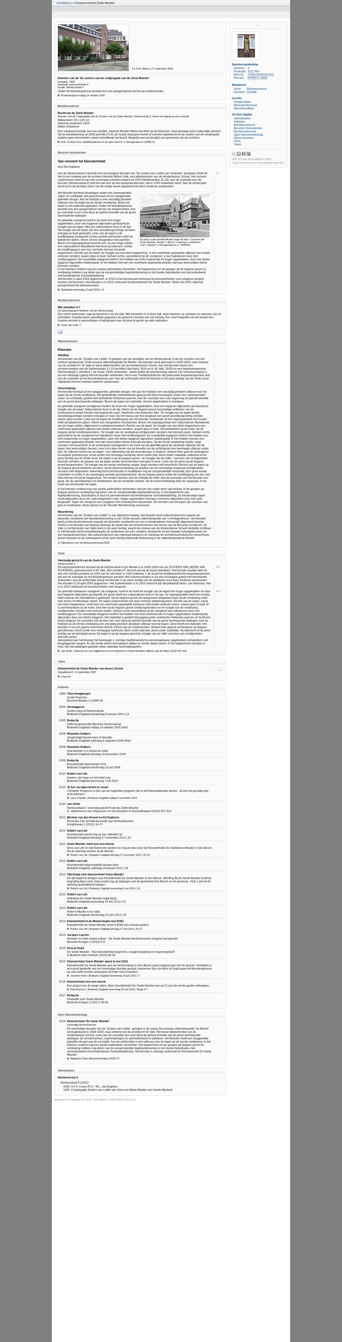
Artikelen (239, 121)
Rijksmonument (244, 138)
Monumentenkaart (245, 105)
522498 (252, 92)
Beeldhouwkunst (244, 125)
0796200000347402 (261, 74)
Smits (237, 141)
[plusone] (248, 154)
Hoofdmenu (64, 3)
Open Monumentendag (248, 134)
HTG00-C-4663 (257, 78)
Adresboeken (242, 118)
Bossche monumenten (248, 128)
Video (237, 144)
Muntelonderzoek (245, 131)
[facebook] (243, 154)
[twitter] (239, 154)
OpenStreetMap (244, 108)
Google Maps (242, 102)
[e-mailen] (234, 154)
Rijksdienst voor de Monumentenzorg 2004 (85, 542)
